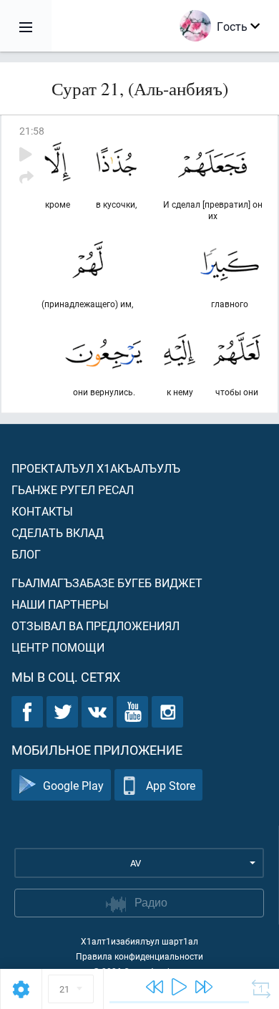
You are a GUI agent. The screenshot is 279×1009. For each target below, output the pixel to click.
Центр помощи (57, 647)
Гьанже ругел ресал (72, 489)
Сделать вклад (57, 532)
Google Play (73, 785)
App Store (170, 785)
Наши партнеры (60, 604)
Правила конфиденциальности (139, 956)
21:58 (31, 130)
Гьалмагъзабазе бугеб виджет (106, 582)
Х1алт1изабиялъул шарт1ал (139, 941)
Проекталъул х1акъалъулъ (95, 467)
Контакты (42, 510)
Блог (26, 553)
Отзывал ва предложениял (95, 625)
